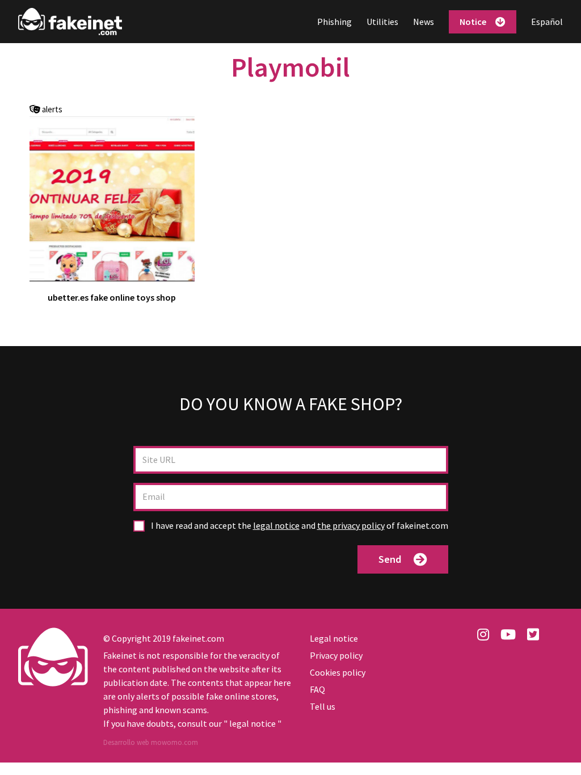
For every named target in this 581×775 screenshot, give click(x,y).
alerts (51, 110)
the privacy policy (351, 525)
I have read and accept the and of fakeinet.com (298, 525)
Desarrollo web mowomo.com (150, 742)
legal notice (276, 525)
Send (389, 559)
